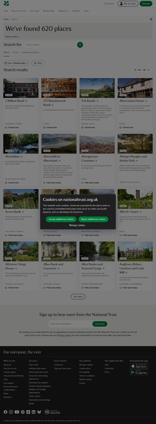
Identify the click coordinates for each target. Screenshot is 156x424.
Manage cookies (77, 225)
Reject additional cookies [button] (93, 219)
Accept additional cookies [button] (61, 219)
